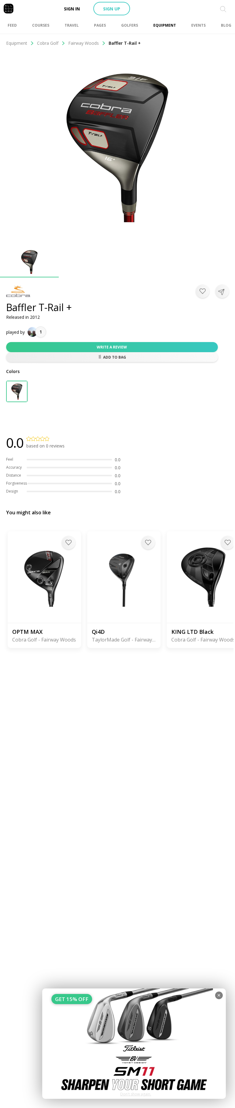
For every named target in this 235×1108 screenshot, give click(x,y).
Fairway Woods (83, 43)
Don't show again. (135, 1094)
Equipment (16, 43)
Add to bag (114, 357)
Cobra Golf (47, 43)
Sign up (111, 9)
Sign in (72, 9)
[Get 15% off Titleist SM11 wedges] (134, 1043)
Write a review (112, 347)
